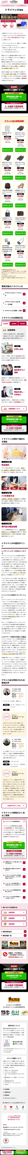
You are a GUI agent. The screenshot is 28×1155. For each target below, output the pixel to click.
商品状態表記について (11, 269)
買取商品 (6, 705)
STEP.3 (17, 389)
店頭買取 (11, 918)
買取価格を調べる (7, 150)
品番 (6, 710)
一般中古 (20, 140)
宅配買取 (11, 924)
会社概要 (6, 1089)
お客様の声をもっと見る (14, 805)
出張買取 (11, 912)
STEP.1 (17, 346)
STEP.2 (17, 367)
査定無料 (14, 87)
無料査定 (18, 356)
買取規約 (6, 1095)
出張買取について (14, 409)
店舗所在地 (7, 1092)
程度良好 (7, 136)
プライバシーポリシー (10, 1098)
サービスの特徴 (6, 462)
